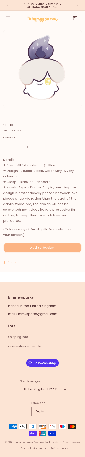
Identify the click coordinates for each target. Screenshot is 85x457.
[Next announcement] (77, 5)
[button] (8, 18)
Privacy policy (71, 442)
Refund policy (59, 448)
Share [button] (12, 262)
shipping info (18, 337)
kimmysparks (24, 441)
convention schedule (24, 346)
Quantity (9, 137)
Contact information (34, 448)
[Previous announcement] (7, 5)
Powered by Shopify (46, 441)
